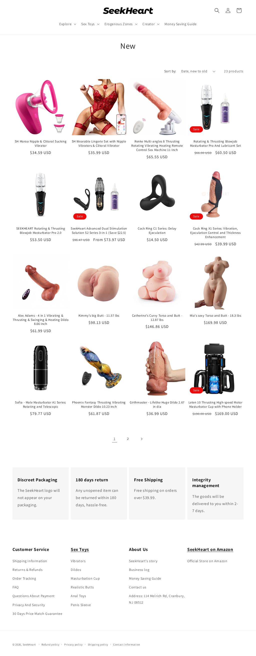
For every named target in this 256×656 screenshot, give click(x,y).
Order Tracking (24, 578)
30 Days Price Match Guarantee (37, 613)
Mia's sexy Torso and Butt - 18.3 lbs (215, 316)
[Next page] (141, 438)
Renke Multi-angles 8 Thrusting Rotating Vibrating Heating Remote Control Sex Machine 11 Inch (157, 145)
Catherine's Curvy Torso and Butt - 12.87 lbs (157, 318)
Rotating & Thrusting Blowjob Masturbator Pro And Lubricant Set (215, 143)
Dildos (76, 569)
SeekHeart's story (143, 561)
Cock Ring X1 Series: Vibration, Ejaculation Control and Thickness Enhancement (215, 233)
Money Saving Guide (145, 578)
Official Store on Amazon (207, 561)
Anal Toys (78, 596)
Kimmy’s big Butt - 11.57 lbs (98, 316)
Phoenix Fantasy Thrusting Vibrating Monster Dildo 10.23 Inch (99, 404)
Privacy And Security (28, 605)
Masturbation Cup (85, 578)
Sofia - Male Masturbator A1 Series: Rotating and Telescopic (40, 404)
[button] (67, 24)
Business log (139, 569)
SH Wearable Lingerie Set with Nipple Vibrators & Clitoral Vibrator (99, 143)
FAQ (15, 587)
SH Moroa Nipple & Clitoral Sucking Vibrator (40, 143)
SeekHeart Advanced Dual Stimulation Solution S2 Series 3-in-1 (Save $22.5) (99, 231)
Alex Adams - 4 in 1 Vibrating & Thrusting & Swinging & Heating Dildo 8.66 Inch (41, 320)
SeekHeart (29, 644)
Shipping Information (29, 561)
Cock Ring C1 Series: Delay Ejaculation (157, 231)
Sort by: (170, 71)
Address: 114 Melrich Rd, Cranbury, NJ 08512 (156, 599)
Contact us (137, 587)
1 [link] (115, 438)
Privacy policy (73, 644)
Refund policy (50, 644)
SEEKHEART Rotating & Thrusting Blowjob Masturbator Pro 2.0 (40, 231)
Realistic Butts (82, 587)
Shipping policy (98, 644)
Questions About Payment (33, 596)
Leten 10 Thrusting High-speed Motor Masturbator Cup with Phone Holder (215, 404)
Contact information (126, 644)
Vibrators (78, 561)
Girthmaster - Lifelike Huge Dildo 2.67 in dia (157, 404)
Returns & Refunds (27, 569)
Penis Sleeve (81, 605)
